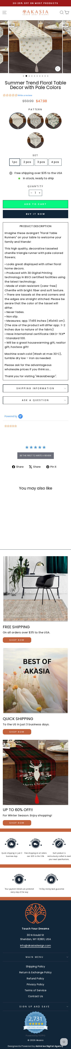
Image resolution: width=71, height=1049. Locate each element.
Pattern (36, 109)
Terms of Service (36, 990)
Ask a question (35, 400)
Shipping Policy (35, 966)
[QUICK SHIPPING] (35, 681)
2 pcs (27, 162)
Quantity (35, 186)
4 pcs (55, 162)
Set (35, 155)
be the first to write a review (35, 455)
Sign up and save (34, 1006)
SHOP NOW (17, 640)
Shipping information (36, 388)
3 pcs (41, 162)
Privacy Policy (35, 984)
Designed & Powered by (35, 1046)
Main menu (35, 957)
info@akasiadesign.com (35, 945)
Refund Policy (35, 978)
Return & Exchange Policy (35, 972)
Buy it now (35, 214)
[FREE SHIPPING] (35, 589)
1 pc (14, 162)
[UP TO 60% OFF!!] (35, 772)
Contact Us (35, 996)
